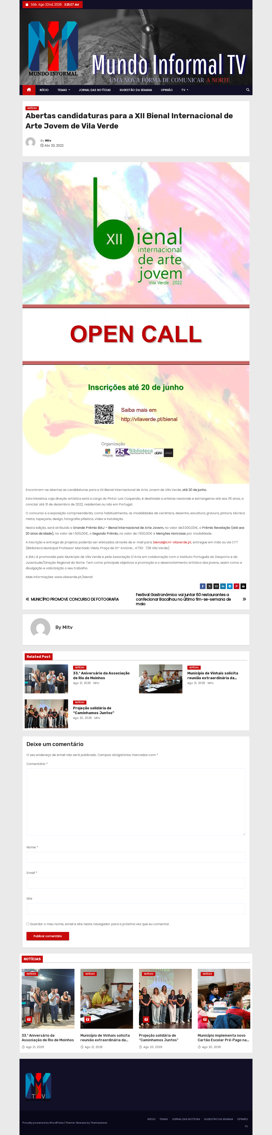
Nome (32, 847)
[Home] (29, 90)
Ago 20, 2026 (82, 718)
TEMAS (63, 90)
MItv (48, 140)
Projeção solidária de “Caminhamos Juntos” (93, 710)
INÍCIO (44, 90)
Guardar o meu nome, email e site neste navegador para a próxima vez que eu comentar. (100, 924)
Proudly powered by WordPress (43, 1123)
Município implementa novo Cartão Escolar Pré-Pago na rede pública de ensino (222, 1040)
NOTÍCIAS (32, 108)
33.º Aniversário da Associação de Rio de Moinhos (101, 675)
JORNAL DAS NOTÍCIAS (95, 90)
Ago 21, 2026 (82, 683)
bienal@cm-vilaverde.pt (172, 542)
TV (183, 90)
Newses (81, 1123)
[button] (247, 90)
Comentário (37, 764)
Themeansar (99, 1123)
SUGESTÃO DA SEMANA (136, 90)
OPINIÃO (167, 90)
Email (31, 872)
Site (29, 898)
